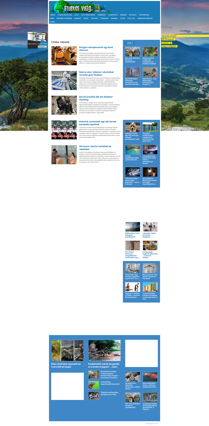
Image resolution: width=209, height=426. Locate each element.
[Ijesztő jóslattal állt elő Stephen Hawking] (64, 105)
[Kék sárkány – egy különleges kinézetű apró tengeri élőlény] (150, 72)
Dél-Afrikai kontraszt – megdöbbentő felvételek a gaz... (132, 254)
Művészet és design (64, 18)
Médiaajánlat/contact (152, 423)
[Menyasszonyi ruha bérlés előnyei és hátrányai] (150, 268)
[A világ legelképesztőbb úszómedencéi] (132, 149)
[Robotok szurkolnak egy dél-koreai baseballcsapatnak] (64, 130)
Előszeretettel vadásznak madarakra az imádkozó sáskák (149, 61)
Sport (86, 18)
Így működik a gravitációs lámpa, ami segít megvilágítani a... (149, 181)
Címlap (52, 15)
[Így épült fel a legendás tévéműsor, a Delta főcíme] (132, 377)
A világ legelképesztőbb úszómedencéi (132, 158)
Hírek (52, 18)
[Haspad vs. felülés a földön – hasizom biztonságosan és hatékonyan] (132, 287)
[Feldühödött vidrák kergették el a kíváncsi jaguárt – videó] (104, 350)
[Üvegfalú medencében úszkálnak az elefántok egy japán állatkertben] (150, 127)
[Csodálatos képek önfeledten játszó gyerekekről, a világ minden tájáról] (150, 397)
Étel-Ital (131, 18)
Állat (76, 15)
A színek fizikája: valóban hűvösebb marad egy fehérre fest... (150, 296)
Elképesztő (113, 15)
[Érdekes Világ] (104, 6)
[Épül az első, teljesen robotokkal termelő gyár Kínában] (64, 80)
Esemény (114, 18)
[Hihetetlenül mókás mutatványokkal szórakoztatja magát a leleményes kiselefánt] (93, 375)
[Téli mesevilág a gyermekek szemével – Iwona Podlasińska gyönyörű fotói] (132, 172)
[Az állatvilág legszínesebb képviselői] (93, 385)
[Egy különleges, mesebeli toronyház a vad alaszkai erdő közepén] (132, 72)
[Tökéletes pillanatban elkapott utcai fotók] (93, 395)
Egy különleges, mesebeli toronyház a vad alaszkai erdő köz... (132, 81)
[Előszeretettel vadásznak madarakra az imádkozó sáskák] (150, 52)
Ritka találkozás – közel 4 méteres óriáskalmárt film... (150, 385)
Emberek (123, 15)
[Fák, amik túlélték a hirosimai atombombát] (132, 52)
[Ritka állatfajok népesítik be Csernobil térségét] (67, 350)
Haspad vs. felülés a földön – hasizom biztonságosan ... (132, 295)
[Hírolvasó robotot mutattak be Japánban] (64, 155)
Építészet (133, 15)
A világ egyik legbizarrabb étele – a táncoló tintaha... (150, 254)
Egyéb (52, 22)
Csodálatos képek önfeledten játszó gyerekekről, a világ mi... (150, 406)
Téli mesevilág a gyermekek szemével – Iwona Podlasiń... (132, 181)
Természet (102, 15)
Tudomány (104, 18)
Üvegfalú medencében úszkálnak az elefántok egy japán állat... (148, 137)
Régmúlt (77, 18)
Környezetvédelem (145, 18)
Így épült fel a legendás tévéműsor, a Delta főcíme (132, 386)
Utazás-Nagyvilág (65, 15)
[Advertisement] (104, 31)
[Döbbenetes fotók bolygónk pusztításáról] (132, 227)
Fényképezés (144, 15)
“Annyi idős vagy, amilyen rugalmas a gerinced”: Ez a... (132, 276)
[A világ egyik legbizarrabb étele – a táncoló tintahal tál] (150, 245)
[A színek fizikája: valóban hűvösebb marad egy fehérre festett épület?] (150, 287)
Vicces (122, 18)
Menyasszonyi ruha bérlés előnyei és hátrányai (149, 276)
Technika (94, 18)
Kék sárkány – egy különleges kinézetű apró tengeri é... (149, 81)
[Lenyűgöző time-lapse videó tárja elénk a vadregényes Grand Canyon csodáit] (150, 149)
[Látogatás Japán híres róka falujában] (150, 227)
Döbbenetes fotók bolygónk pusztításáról (132, 235)
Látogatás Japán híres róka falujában (149, 235)
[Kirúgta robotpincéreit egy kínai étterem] (64, 56)
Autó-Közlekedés (88, 15)
